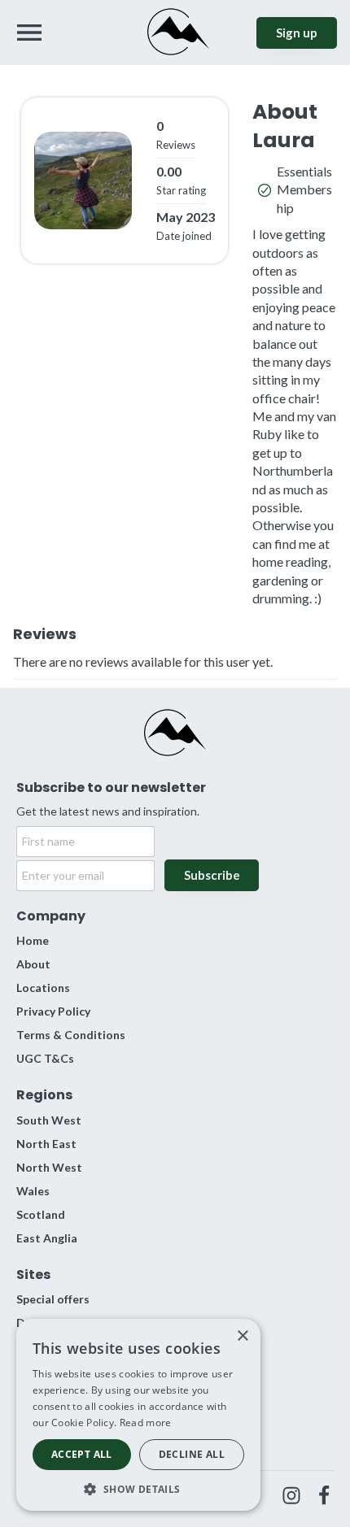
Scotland (40, 1214)
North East (46, 1144)
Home (32, 940)
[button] (138, 1487)
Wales (33, 1191)
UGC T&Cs (45, 1058)
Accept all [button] (81, 1454)
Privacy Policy (53, 1011)
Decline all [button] (192, 1454)
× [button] (242, 1336)
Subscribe (212, 875)
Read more (146, 1422)
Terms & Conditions (70, 1035)
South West (48, 1120)
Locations (43, 987)
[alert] (138, 1415)
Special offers (53, 1299)
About (33, 964)
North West (49, 1167)
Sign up (296, 32)
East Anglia (46, 1238)
